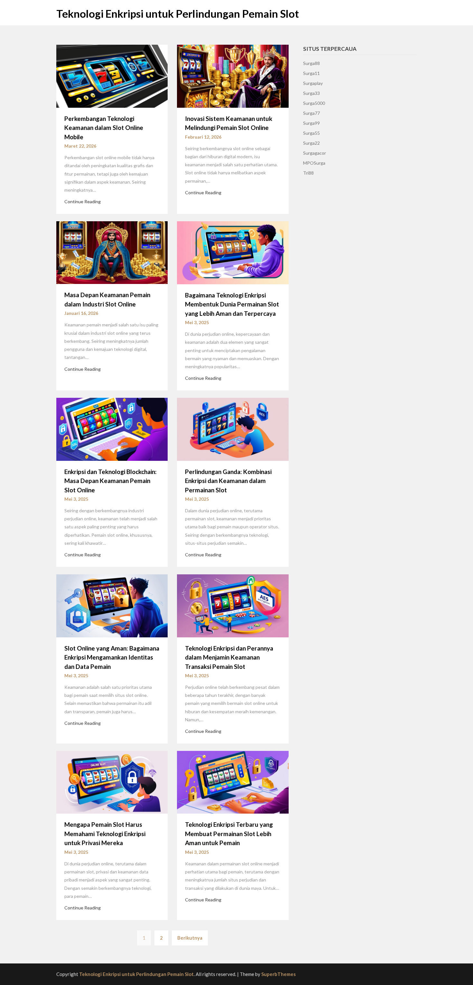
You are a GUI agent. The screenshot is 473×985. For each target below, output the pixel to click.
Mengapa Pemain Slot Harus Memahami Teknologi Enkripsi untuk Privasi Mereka (104, 833)
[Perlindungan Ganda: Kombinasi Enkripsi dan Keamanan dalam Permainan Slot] (232, 428)
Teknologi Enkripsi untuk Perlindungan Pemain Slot (177, 13)
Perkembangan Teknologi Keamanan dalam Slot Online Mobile (103, 128)
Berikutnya (189, 938)
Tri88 (308, 173)
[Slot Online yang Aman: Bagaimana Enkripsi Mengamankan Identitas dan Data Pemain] (112, 605)
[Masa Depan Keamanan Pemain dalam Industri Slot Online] (112, 252)
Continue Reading (82, 201)
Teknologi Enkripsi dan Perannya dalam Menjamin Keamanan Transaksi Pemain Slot (229, 657)
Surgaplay (313, 83)
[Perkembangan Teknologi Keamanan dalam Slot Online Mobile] (112, 75)
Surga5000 (314, 103)
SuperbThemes (278, 974)
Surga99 (311, 123)
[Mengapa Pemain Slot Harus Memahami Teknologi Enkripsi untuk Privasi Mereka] (112, 781)
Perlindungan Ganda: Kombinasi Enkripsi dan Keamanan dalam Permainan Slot (228, 481)
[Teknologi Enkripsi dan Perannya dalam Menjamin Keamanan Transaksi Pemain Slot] (232, 605)
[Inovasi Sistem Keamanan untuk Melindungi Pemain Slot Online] (232, 75)
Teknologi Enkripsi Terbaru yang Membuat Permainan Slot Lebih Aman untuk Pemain (229, 833)
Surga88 (311, 63)
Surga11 (311, 73)
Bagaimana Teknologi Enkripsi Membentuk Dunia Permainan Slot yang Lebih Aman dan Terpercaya (232, 304)
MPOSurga (314, 163)
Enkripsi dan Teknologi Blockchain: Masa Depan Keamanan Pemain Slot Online (110, 481)
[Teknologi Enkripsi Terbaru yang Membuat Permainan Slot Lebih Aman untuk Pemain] (232, 781)
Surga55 (311, 133)
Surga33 (311, 93)
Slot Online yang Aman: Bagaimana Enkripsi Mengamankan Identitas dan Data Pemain (111, 657)
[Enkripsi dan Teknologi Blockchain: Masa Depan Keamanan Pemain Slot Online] (112, 428)
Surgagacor (314, 153)
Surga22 (311, 143)
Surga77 (311, 113)
